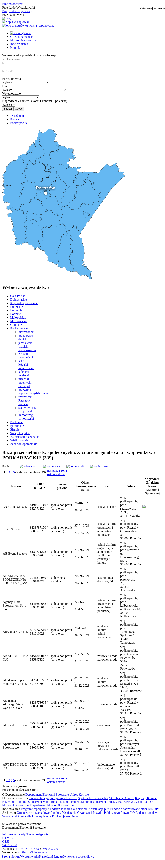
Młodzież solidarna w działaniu (68, 809)
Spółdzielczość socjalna (93, 798)
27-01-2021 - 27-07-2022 (81, 529)
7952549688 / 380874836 (39, 725)
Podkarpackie (19, 328)
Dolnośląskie (18, 299)
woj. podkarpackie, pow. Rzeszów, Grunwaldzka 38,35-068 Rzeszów (131, 529)
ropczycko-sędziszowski (33, 393)
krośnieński (25, 357)
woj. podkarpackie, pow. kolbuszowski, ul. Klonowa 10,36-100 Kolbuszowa (130, 605)
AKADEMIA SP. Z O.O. (15, 657)
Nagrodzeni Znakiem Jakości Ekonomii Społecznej (34, 101)
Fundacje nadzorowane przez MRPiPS (135, 809)
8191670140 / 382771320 (39, 506)
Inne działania (19, 44)
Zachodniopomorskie (23, 444)
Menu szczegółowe (82, 856)
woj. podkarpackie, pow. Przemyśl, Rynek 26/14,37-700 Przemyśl (131, 725)
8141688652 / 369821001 (39, 605)
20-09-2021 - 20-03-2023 (81, 579)
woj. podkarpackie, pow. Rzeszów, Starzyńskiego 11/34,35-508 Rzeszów (131, 682)
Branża (6, 86)
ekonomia (103, 725)
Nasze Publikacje (54, 816)
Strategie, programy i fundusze (57, 798)
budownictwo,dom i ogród (106, 766)
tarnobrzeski (26, 418)
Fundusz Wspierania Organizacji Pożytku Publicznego (85, 812)
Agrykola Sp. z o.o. (15, 631)
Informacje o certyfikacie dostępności (26, 834)
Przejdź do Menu (13, 14)
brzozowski (25, 335)
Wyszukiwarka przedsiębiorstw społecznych (30, 55)
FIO (132, 812)
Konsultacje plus (98, 809)
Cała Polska (17, 296)
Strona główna (11, 856)
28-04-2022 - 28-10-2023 (81, 745)
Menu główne (61, 856)
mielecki (23, 375)
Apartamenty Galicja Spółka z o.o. (16, 745)
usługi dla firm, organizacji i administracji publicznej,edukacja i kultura (107, 553)
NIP (4, 63)
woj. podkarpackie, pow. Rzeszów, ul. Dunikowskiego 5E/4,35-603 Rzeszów (131, 553)
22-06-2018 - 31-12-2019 (81, 605)
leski (21, 361)
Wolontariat (9, 816)
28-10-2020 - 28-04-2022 (81, 506)
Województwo (11, 93)
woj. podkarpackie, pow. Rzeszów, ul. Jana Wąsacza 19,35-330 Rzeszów (131, 704)
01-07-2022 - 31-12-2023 (81, 682)
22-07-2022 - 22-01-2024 (81, 657)
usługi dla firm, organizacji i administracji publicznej (107, 529)
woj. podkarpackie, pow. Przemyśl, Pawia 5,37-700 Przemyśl (131, 766)
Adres (74, 794)
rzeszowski (25, 397)
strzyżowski (25, 411)
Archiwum (72, 816)
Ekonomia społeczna (23, 40)
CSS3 (6, 841)
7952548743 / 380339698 (39, 766)
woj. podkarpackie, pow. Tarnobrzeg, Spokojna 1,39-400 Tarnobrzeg (129, 631)
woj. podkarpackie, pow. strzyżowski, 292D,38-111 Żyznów (130, 506)
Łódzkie (15, 314)
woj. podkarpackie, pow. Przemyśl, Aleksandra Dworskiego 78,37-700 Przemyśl (131, 745)
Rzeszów (24, 400)
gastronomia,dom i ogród (105, 579)
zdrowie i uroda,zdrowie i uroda (107, 657)
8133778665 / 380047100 (39, 704)
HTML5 (7, 838)
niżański (23, 379)
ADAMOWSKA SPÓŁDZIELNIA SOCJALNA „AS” (15, 579)
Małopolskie (18, 317)
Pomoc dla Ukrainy (30, 816)
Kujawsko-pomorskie (24, 303)
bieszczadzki (26, 332)
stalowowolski (27, 407)
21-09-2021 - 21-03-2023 (81, 553)
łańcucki (23, 371)
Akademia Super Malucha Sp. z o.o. (15, 681)
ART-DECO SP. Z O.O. (15, 766)
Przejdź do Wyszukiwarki (18, 7)
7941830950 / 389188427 (39, 579)
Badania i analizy (147, 812)
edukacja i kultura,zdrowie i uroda (107, 682)
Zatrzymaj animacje (152, 8)
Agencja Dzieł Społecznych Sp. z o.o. (14, 605)
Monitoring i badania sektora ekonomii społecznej (74, 801)
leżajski (23, 364)
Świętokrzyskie (20, 433)
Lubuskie (16, 310)
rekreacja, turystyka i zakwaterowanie (107, 745)
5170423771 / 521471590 (39, 681)
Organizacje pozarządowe (33, 812)
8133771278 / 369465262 (39, 553)
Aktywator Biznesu (15, 725)
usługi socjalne (106, 506)
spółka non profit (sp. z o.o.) (61, 506)
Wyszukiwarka (29, 856)
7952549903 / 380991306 (39, 745)
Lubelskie (16, 306)
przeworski (25, 389)
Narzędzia (45, 856)
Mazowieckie (18, 321)
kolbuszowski (27, 350)
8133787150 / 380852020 (39, 529)
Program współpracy (34, 809)
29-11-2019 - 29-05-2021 (81, 631)
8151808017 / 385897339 (39, 657)
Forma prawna (11, 78)
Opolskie (16, 324)
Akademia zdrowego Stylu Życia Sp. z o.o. (13, 704)
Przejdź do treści (12, 4)
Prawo (33, 798)
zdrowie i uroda (107, 704)
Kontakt (15, 47)
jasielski (23, 346)
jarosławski (25, 343)
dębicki (23, 339)
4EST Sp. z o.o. (13, 529)
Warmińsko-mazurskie (24, 436)
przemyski (24, 382)
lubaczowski (26, 368)
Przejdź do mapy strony (17, 11)
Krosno (23, 353)
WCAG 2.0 (9, 845)
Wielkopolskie (19, 440)
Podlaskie (16, 422)
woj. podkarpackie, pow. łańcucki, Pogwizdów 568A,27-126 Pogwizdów (129, 657)
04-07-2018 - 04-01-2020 (81, 766)
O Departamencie (21, 36)
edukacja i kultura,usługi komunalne (104, 632)
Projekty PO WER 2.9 (121, 801)
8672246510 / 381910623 (39, 631)
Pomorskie (17, 425)
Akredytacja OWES (121, 798)
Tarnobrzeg (25, 415)
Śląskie (14, 429)
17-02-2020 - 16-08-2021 (81, 725)
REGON (8, 71)
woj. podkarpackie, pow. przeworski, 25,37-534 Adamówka (129, 579)
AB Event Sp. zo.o (15, 553)
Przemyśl (24, 386)
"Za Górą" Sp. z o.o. (16, 506)
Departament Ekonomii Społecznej (47, 794)
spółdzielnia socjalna (58, 579)
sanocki (23, 404)
